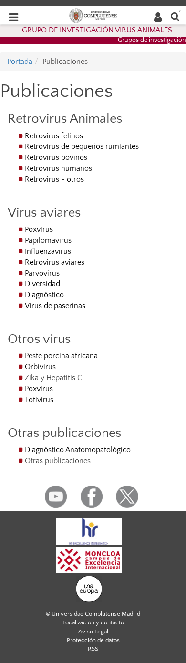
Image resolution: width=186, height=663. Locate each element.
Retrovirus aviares (54, 262)
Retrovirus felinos (54, 136)
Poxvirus (39, 229)
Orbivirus (40, 367)
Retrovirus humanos (58, 168)
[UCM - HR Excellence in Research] (89, 531)
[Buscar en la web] (175, 16)
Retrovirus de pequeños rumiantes (82, 146)
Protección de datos (93, 640)
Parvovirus (42, 273)
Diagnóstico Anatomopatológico (78, 449)
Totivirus (39, 399)
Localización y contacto (93, 622)
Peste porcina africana (61, 356)
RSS (93, 648)
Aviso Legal (93, 631)
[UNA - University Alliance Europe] (89, 588)
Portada (19, 61)
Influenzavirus (48, 251)
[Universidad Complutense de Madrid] (93, 14)
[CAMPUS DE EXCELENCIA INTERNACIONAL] (89, 559)
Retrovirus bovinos (56, 157)
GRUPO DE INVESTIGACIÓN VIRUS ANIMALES (97, 30)
